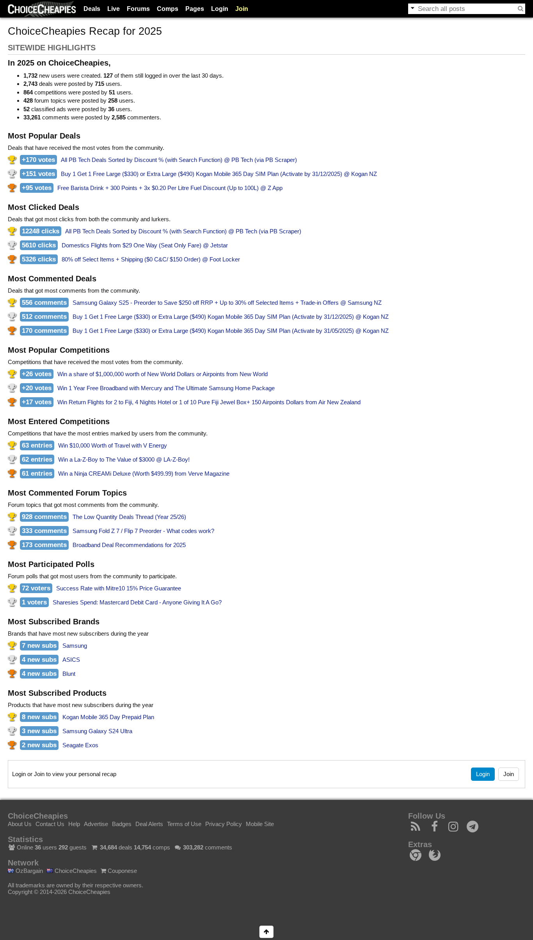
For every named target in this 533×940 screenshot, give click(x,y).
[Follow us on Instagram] (453, 828)
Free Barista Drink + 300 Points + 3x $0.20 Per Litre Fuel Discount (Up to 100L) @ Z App (169, 188)
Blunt (68, 673)
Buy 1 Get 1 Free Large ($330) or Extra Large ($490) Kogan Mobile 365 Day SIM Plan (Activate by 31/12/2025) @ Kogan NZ (219, 174)
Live (113, 8)
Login (219, 8)
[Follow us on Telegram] (472, 828)
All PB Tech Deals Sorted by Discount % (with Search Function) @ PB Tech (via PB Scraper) (179, 159)
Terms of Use (184, 824)
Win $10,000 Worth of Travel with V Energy (112, 445)
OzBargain (28, 870)
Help (74, 824)
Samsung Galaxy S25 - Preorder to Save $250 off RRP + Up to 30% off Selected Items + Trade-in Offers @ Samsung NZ (227, 302)
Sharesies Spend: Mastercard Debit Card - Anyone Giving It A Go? (137, 602)
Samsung (74, 645)
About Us (20, 824)
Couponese (121, 870)
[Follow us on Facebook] (434, 828)
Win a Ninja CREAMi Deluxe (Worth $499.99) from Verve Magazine (143, 473)
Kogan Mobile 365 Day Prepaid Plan (108, 717)
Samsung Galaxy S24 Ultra (97, 731)
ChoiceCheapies (75, 870)
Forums (138, 8)
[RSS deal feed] (415, 828)
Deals (92, 8)
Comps (167, 8)
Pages (194, 8)
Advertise (96, 824)
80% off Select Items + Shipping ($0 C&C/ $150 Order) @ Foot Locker (151, 259)
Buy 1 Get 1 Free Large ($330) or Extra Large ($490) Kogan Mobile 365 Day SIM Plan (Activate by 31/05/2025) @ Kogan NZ (231, 330)
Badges (121, 824)
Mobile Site (260, 824)
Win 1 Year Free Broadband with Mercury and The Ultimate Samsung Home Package (166, 388)
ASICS (71, 659)
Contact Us (50, 824)
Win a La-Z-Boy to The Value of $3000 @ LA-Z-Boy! (124, 459)
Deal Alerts (149, 824)
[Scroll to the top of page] (266, 932)
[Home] (42, 9)
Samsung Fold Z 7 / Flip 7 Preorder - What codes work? (143, 531)
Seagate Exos (80, 745)
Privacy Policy (223, 824)
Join (241, 8)
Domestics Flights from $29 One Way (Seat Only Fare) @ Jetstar (145, 245)
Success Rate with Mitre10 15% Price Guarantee (118, 588)
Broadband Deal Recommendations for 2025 (129, 545)
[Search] (520, 9)
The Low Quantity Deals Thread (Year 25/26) (129, 517)
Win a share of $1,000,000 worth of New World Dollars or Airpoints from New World (162, 374)
